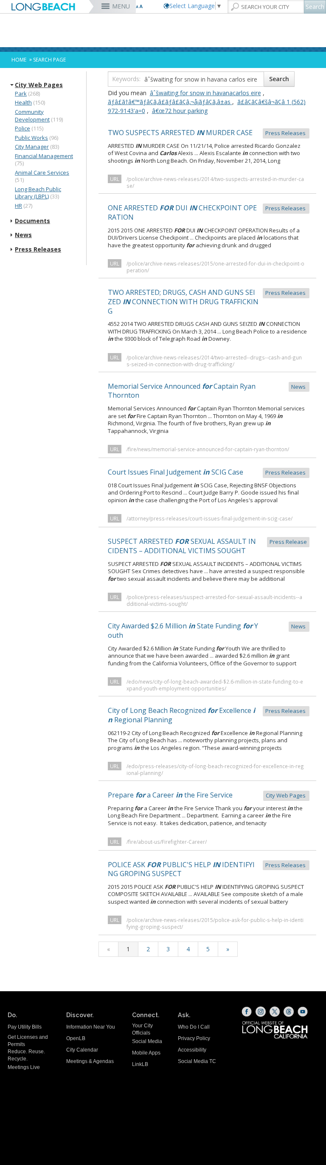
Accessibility (192, 1050)
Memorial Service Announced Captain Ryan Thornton (207, 391)
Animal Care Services (42, 172)
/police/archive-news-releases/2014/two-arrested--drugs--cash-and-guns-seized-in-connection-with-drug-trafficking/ (214, 361)
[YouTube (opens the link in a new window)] (303, 1012)
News (23, 235)
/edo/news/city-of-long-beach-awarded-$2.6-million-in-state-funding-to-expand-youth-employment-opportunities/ (214, 685)
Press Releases (38, 249)
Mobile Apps (146, 1053)
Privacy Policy (194, 1038)
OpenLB (75, 1038)
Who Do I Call (194, 1027)
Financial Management (44, 156)
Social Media (147, 1041)
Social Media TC (197, 1061)
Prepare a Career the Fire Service (207, 795)
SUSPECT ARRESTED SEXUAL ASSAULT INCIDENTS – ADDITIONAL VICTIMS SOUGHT (207, 546)
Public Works (31, 137)
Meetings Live (24, 1067)
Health (23, 102)
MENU (121, 6)
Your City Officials (142, 1029)
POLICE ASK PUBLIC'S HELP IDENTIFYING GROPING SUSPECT (207, 869)
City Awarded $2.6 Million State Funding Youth (207, 630)
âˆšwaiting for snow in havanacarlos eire (205, 93)
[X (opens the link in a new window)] (275, 1012)
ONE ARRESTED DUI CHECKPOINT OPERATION (207, 212)
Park (21, 93)
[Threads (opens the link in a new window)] (289, 1012)
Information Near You (90, 1027)
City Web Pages (39, 85)
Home (18, 59)
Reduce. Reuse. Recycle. (26, 1055)
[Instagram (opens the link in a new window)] (261, 1012)
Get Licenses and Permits (28, 1040)
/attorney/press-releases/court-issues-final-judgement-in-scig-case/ (209, 518)
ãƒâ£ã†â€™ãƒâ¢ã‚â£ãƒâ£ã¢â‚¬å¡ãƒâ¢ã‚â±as (170, 102)
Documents (32, 221)
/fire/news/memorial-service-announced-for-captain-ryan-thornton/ (207, 449)
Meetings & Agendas (90, 1061)
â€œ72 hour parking (180, 111)
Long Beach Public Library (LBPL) (38, 193)
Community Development (32, 115)
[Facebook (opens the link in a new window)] (247, 1012)
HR (18, 205)
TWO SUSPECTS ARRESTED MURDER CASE (207, 132)
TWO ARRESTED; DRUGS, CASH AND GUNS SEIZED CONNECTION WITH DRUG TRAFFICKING (207, 301)
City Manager (32, 146)
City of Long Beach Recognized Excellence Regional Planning (207, 715)
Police (22, 128)
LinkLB (140, 1064)
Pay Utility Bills (25, 1027)
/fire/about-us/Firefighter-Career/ (166, 841)
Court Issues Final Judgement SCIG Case (207, 472)
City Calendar (82, 1050)
